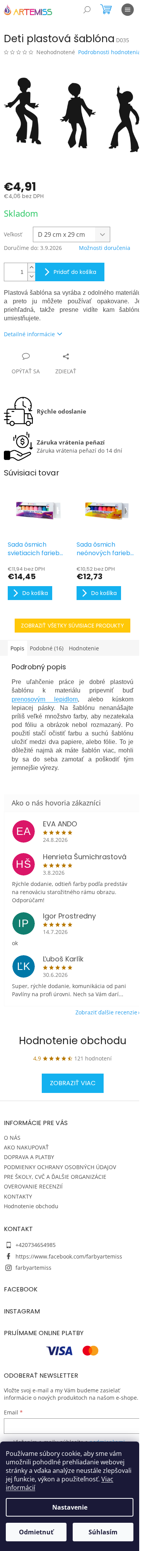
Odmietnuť (36, 1532)
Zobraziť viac (73, 1083)
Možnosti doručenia (104, 247)
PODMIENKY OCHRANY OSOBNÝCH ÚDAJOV (60, 1167)
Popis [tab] (17, 648)
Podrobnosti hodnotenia (109, 52)
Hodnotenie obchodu (72, 1041)
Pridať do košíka (75, 272)
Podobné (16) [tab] (46, 648)
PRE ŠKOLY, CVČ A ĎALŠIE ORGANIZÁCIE (55, 1176)
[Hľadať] (87, 9)
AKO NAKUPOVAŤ (26, 1147)
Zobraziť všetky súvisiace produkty (72, 625)
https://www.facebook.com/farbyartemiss (68, 1256)
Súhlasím (103, 1532)
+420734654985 (35, 1244)
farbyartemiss (33, 1267)
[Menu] (127, 9)
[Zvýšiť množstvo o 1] (31, 267)
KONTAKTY (18, 1196)
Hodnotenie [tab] (84, 648)
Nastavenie (69, 1507)
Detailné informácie (29, 334)
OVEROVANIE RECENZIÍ (33, 1186)
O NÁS (12, 1137)
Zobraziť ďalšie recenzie (106, 1012)
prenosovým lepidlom (45, 699)
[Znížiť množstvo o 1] (31, 276)
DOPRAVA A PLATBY (29, 1157)
